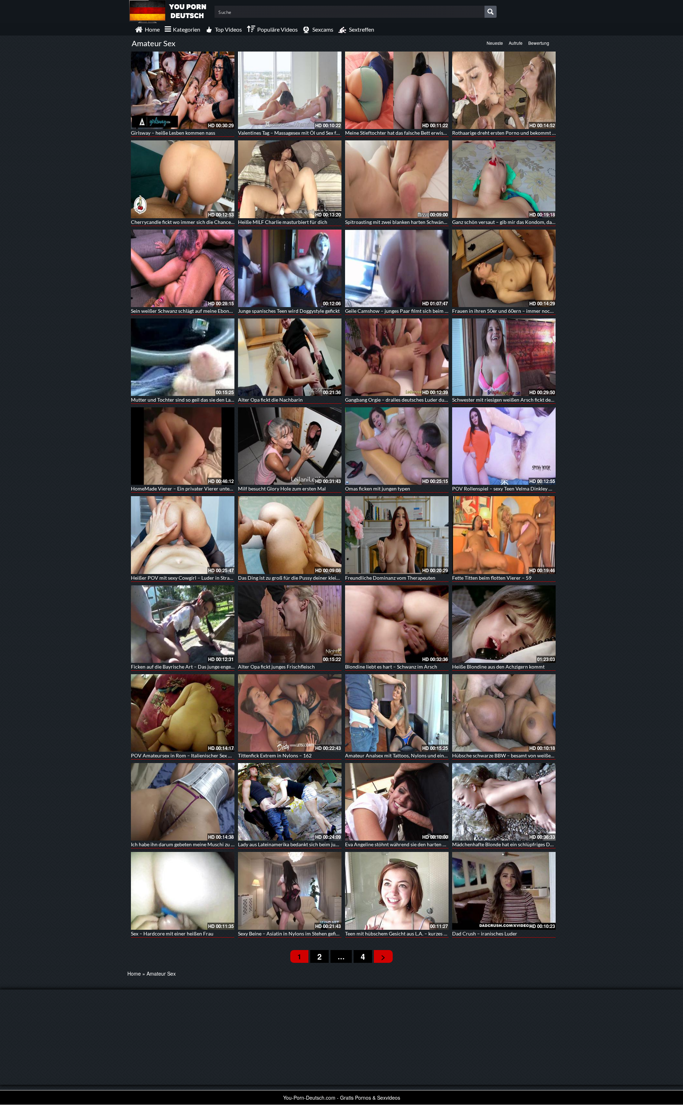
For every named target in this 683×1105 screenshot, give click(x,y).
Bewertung (538, 43)
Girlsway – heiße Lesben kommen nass (173, 133)
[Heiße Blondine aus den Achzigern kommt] (504, 624)
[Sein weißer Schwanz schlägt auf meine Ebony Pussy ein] (182, 268)
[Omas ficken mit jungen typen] (397, 446)
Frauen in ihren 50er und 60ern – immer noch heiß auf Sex (516, 311)
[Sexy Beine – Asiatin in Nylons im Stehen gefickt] (290, 890)
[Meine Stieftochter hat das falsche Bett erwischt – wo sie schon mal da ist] (397, 90)
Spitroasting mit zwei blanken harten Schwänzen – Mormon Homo (418, 222)
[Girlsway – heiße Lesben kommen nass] (182, 90)
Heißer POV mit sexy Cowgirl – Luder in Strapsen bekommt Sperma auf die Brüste (221, 578)
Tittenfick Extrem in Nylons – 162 (275, 755)
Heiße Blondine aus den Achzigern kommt (498, 667)
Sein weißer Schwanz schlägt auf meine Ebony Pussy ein (192, 311)
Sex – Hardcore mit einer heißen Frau (172, 933)
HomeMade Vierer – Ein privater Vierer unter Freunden (192, 489)
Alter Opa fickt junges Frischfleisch (276, 667)
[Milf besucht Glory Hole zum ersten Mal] (290, 446)
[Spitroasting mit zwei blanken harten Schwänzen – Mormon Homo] (397, 179)
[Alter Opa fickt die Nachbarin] (290, 357)
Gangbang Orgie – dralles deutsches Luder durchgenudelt (408, 400)
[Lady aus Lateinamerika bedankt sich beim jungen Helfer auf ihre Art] (290, 802)
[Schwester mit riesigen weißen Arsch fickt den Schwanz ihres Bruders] (504, 357)
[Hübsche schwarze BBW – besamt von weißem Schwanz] (504, 713)
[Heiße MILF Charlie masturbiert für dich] (290, 179)
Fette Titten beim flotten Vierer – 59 (491, 578)
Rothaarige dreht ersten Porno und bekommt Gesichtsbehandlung (524, 133)
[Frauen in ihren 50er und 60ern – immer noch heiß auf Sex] (504, 268)
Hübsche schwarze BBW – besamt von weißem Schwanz (513, 755)
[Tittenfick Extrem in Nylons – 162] (290, 713)
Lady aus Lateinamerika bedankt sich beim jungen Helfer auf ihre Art (313, 844)
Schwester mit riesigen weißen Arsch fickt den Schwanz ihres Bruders (528, 400)
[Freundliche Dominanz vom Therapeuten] (397, 535)
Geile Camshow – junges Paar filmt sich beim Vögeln (402, 311)
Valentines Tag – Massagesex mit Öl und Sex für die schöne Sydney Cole (316, 133)
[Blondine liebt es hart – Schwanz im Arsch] (397, 624)
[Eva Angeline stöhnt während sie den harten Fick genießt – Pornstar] (397, 802)
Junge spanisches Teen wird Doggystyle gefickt (289, 311)
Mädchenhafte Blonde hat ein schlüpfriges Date (504, 844)
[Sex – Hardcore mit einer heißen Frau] (182, 890)
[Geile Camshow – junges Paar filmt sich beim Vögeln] (397, 268)
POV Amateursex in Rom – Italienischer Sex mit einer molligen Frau (205, 755)
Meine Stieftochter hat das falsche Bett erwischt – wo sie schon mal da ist (425, 133)
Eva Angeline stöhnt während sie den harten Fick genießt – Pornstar (419, 844)
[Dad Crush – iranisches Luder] (504, 890)
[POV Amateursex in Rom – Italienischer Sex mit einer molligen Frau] (182, 713)
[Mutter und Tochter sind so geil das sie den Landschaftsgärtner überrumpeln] (182, 357)
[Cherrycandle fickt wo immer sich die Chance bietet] (182, 179)
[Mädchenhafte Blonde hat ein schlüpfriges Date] (504, 802)
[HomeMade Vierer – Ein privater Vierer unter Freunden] (182, 446)
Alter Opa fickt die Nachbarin (270, 400)
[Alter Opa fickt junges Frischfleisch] (290, 624)
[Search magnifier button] (491, 12)
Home (134, 973)
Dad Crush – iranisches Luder (484, 933)
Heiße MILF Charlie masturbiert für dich (282, 222)
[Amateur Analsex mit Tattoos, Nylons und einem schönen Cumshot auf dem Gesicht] (397, 713)
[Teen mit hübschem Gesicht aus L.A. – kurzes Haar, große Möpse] (397, 890)
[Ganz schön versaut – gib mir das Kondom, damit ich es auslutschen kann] (504, 179)
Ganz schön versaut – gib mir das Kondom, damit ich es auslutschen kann (532, 222)
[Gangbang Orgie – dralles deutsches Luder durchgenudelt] (397, 357)
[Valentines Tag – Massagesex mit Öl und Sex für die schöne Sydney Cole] (290, 90)
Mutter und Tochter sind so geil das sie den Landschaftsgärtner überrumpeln (214, 400)
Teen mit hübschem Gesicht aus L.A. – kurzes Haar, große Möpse (415, 933)
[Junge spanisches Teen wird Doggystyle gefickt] (290, 268)
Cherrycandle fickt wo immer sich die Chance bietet (188, 222)
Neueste (495, 43)
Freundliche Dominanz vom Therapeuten (390, 578)
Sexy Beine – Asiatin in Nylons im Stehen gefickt (290, 933)
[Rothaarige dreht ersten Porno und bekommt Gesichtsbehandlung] (504, 90)
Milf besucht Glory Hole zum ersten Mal (282, 489)
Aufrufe (516, 43)
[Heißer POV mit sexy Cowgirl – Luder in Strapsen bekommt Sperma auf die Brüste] (182, 535)
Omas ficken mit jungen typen (377, 489)
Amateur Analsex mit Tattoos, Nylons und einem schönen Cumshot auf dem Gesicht (436, 755)
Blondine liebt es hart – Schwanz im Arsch (391, 667)
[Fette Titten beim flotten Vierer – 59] (504, 535)
